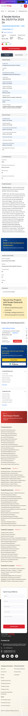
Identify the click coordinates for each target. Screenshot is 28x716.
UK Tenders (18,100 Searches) (7, 448)
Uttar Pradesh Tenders (16, 471)
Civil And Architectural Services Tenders (10, 548)
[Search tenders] (21, 6)
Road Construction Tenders (7, 536)
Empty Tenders (4, 577)
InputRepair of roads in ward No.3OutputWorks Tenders (13, 579)
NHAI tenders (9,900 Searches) (8, 458)
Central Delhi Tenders (7, 400)
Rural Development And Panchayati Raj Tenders (11, 498)
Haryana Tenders (4, 478)
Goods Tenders (12, 568)
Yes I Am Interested (14, 48)
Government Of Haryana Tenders (8, 521)
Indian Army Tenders (5, 505)
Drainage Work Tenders (21, 538)
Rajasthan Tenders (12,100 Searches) (9, 455)
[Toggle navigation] (25, 6)
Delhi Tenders (13, 476)
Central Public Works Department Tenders (10, 507)
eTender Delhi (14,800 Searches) (8, 451)
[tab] (7, 55)
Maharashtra (10, 32)
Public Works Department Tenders (8, 494)
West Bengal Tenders (6, 471)
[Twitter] (16, 656)
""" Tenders (19, 570)
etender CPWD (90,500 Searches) (8, 435)
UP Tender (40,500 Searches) (7, 442)
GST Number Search (6, 699)
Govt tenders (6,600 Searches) (8, 462)
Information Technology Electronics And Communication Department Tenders (13, 510)
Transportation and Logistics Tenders (9, 554)
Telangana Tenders (5, 480)
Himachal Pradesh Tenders (7, 485)
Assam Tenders (17, 485)
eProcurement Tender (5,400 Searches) (10, 464)
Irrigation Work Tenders (6, 557)
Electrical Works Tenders (6, 539)
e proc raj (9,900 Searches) (7, 460)
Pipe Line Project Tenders (6, 561)
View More (14, 468)
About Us (3, 668)
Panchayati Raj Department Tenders (9, 502)
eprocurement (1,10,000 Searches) (8, 433)
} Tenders (9, 570)
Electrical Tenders (6, 379)
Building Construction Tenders (8, 538)
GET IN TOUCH (14, 626)
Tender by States (5, 686)
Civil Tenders (5, 373)
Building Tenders (6, 382)
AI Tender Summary (5, 702)
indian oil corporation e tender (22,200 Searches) (12, 446)
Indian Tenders (11, 11)
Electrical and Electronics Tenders (8, 550)
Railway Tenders (6, 377)
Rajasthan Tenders (18, 475)
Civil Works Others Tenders (7, 532)
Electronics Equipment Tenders (8, 552)
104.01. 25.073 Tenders (15, 572)
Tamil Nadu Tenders (5, 476)
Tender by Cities (5, 689)
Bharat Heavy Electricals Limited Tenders (10, 512)
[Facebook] (3, 656)
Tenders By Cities (6, 391)
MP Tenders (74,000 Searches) (8, 440)
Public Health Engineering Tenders (8, 523)
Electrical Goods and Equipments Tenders (10, 545)
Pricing (2, 674)
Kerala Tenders (14, 473)
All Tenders (3, 570)
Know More (14, 360)
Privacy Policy (17, 671)
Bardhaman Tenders (7, 402)
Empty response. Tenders (14, 577)
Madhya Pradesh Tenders (14, 478)
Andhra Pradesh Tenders (15, 482)
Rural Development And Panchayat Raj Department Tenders (12, 519)
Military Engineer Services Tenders (18, 505)
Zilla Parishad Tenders (19, 493)
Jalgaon (5, 32)
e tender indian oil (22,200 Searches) (9, 444)
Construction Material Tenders (8, 543)
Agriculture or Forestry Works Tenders (9, 559)
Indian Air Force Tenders (6, 525)
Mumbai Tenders (6, 396)
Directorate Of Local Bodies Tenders (9, 500)
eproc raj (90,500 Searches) (7, 437)
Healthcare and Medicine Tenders (8, 547)
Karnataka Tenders (5, 482)
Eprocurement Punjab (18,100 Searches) (10, 449)
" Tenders (14, 570)
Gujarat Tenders (13, 484)
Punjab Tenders (21, 480)
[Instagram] (7, 656)
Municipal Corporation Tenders (8, 514)
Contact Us (3, 671)
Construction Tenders (7, 375)
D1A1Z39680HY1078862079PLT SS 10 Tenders (11, 575)
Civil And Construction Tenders (8, 534)
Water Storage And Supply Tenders (8, 541)
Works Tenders (4, 568)
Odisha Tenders (13, 480)
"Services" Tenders (5, 572)
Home (2, 11)
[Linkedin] (12, 656)
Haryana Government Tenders (19, 525)
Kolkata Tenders (6, 398)
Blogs (2, 677)
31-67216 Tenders (5, 574)
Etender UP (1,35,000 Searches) (8, 430)
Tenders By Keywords (7, 371)
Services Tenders (20, 568)
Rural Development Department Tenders (10, 503)
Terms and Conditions (19, 668)
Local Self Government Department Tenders (11, 496)
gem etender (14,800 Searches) (8, 453)
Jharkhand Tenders (5, 484)
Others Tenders (6, 394)
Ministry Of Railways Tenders (7, 493)
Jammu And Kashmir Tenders (7, 475)
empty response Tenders (17, 581)
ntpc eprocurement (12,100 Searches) (9, 457)
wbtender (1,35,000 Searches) (8, 431)
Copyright (16, 674)
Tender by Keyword (5, 683)
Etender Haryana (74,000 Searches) (9, 439)
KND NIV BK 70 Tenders (6, 581)
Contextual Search (5, 705)
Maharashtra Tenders (5, 473)
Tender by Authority (6, 680)
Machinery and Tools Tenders (19, 539)
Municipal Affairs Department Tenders (9, 516)
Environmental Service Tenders (19, 557)
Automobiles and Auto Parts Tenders (9, 556)
